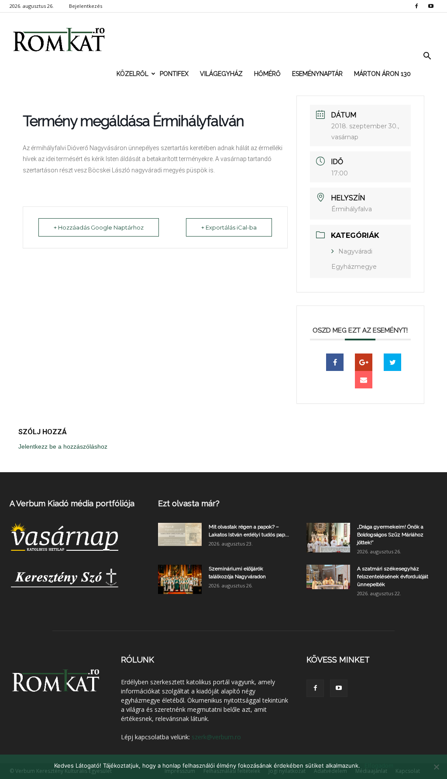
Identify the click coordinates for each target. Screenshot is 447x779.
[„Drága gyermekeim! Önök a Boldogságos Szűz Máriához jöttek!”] (328, 538)
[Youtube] (430, 6)
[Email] (363, 379)
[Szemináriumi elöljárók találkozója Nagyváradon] (180, 579)
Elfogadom (378, 765)
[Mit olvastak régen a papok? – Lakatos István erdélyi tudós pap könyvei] (180, 534)
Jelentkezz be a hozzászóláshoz (62, 446)
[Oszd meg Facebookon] (335, 362)
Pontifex (174, 73)
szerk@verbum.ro (216, 737)
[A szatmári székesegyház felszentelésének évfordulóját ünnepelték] (328, 577)
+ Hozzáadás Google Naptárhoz (99, 227)
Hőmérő (267, 73)
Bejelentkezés (85, 6)
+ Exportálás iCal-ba (229, 227)
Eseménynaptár (317, 73)
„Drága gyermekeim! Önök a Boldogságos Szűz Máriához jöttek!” (390, 535)
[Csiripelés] (392, 362)
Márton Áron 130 (382, 73)
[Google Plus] (363, 362)
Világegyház (221, 73)
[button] (426, 56)
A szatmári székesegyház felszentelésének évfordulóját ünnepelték (392, 576)
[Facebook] (416, 6)
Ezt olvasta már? (189, 503)
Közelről (132, 73)
